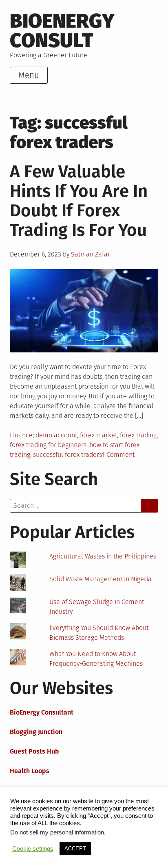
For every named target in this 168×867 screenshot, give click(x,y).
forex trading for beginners (48, 445)
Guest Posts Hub (34, 751)
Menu (28, 75)
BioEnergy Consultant (41, 712)
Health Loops (29, 771)
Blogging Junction (36, 732)
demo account (56, 435)
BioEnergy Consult (62, 30)
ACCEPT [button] (75, 848)
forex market (98, 435)
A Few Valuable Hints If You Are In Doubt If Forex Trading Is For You (79, 200)
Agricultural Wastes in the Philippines (102, 556)
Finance (21, 435)
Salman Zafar (90, 254)
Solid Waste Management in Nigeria (100, 579)
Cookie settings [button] (32, 848)
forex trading (138, 435)
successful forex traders (67, 454)
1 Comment (118, 454)
